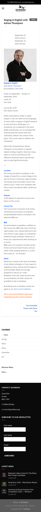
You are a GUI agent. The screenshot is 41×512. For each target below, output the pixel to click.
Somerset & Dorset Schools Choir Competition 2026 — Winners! (21, 491)
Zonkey (25, 502)
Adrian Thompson (14, 86)
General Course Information (17, 506)
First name (8, 425)
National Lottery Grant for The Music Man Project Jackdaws (22, 474)
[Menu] (3, 8)
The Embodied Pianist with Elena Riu (30, 308)
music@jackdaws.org (11, 409)
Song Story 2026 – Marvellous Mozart (22, 482)
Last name (8, 435)
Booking (32, 506)
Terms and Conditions (22, 289)
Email (6, 445)
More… (4, 372)
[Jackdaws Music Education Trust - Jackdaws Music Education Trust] (20, 8)
